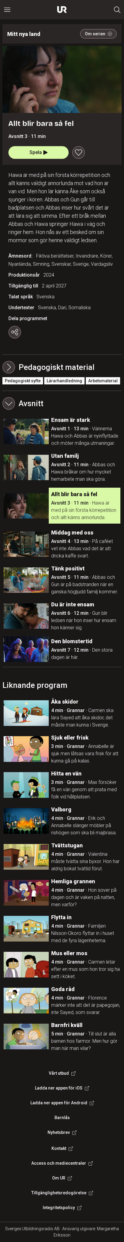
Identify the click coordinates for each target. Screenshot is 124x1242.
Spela (35, 152)
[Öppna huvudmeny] (7, 9)
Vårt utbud (59, 1073)
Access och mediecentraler (58, 1163)
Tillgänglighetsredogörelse (58, 1192)
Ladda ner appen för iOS (58, 1088)
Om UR (58, 1178)
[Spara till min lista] (78, 152)
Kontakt (58, 1148)
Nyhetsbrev (59, 1132)
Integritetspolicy (59, 1207)
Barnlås (62, 1117)
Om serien (95, 33)
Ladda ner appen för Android (58, 1102)
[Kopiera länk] (14, 332)
